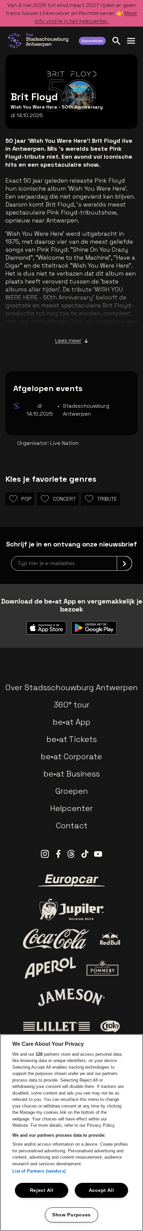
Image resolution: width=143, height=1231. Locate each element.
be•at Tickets (72, 739)
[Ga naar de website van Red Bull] (110, 939)
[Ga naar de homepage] (38, 40)
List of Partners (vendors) (39, 1171)
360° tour (71, 704)
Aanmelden (92, 40)
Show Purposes (71, 1214)
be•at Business (72, 774)
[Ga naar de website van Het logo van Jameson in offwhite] (71, 997)
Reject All (42, 1190)
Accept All (101, 1190)
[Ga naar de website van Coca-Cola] (56, 939)
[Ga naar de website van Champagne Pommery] (102, 968)
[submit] (124, 563)
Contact (71, 825)
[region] (71, 1132)
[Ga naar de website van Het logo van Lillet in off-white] (56, 1026)
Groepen (71, 791)
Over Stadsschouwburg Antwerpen (71, 687)
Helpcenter (71, 808)
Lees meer (68, 340)
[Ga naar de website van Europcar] (71, 880)
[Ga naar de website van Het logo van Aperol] (50, 968)
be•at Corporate (71, 756)
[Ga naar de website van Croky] (110, 1026)
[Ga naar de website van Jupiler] (71, 909)
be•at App (71, 722)
